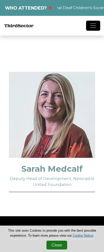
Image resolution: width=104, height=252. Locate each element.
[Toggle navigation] (93, 26)
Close (56, 245)
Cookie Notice (83, 235)
